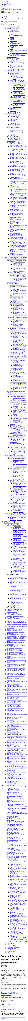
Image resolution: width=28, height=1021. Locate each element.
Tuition (4, 988)
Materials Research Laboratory (17, 213)
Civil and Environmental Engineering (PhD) (17, 638)
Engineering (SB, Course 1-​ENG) (15, 648)
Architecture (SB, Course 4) (19, 263)
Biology (11, 468)
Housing (12, 47)
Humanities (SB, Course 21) (13, 685)
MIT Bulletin (4, 992)
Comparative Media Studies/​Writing (18, 400)
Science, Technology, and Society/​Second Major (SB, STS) (19, 453)
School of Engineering (12, 282)
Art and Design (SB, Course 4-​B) (14, 614)
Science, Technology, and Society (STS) (16, 850)
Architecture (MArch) (18, 264)
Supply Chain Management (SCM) (15, 853)
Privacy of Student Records (16, 139)
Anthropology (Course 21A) (13, 789)
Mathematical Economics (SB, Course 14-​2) (17, 696)
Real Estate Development (16, 598)
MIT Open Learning (14, 231)
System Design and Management (17, 603)
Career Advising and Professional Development (19, 102)
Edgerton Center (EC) (12, 817)
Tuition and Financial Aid (13, 947)
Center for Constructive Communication (15, 162)
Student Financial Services (16, 66)
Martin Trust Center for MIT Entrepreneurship (16, 211)
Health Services (13, 46)
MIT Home (6, 5)
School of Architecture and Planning (15, 258)
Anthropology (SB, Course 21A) (14, 673)
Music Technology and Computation (18, 594)
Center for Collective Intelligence (17, 157)
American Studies (17, 550)
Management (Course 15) (13, 833)
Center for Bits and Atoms (16, 153)
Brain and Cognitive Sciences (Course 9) (16, 794)
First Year (15, 76)
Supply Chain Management (16, 602)
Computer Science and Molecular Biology (18, 534)
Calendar (5, 8)
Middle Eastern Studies (18, 564)
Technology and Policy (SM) (13, 781)
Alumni (11, 34)
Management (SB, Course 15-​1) (14, 710)
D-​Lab (11, 179)
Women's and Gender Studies (19, 571)
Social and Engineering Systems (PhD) (16, 669)
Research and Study (11, 141)
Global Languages (14, 415)
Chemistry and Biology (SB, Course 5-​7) (16, 736)
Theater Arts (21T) (11, 854)
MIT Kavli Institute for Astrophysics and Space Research (18, 226)
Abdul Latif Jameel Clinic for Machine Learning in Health (16, 144)
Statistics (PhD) (10, 777)
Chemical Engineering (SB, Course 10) (16, 634)
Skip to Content (7, 1)
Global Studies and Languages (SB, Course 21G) (20, 419)
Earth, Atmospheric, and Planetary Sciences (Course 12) (18, 893)
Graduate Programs (11, 572)
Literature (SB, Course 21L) (19, 435)
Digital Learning (13, 61)
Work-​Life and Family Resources (17, 55)
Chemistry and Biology (18, 528)
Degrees (11, 527)
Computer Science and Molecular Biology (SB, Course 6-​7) (18, 340)
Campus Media (13, 41)
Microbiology (13, 593)
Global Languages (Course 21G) (14, 824)
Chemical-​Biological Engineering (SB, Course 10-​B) (19, 310)
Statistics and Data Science (19, 570)
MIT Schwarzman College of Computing (16, 513)
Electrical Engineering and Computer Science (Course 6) (15, 819)
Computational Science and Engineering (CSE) (16, 888)
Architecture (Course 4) (12, 790)
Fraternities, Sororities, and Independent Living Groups (16, 44)
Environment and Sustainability (20, 560)
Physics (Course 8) (11, 848)
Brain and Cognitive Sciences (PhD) (15, 717)
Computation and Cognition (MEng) (15, 753)
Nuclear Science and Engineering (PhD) (16, 668)
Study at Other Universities (19, 95)
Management (13, 458)
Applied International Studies (19, 552)
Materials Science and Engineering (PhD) (18, 369)
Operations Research (14, 595)
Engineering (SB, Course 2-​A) (20, 380)
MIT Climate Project (14, 222)
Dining (11, 42)
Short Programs (10, 943)
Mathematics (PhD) (17, 506)
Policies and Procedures (15, 138)
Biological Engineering (15, 295)
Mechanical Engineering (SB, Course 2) (16, 664)
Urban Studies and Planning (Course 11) (16, 856)
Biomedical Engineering (18, 558)
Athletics (12, 39)
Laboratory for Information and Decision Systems (17, 203)
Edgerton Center (16, 92)
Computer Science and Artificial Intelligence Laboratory (17, 176)
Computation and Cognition (19, 532)
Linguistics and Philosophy (16, 425)
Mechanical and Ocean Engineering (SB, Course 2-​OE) (19, 378)
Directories (5, 993)
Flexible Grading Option (18, 93)
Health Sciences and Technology (17, 355)
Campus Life (10, 35)
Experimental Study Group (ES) (14, 822)
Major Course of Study (18, 77)
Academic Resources (12, 57)
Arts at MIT (12, 38)
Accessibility (9, 995)
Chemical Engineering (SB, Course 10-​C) (16, 636)
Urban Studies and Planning (16, 273)
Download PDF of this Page (7, 1009)
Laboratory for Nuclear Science (17, 207)
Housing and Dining (11, 948)
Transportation (13, 606)
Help (5, 995)
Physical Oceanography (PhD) (14, 774)
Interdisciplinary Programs (10, 521)
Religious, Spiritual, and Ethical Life (18, 53)
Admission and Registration (13, 946)
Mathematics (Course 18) (12, 837)
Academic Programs (14, 73)
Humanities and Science (18, 542)
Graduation (12, 134)
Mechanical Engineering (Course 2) (15, 838)
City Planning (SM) (11, 617)
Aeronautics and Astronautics (16, 285)
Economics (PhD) (17, 411)
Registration (12, 128)
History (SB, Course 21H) (19, 422)
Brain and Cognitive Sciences (17, 480)
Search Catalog (4, 21)
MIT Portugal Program (15, 233)
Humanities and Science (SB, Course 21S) (17, 689)
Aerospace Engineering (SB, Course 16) (16, 622)
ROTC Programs (17, 107)
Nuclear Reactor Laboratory (16, 237)
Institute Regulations (11, 135)
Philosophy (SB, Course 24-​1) (20, 431)
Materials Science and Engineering (18, 356)
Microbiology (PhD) (11, 770)
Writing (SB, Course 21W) (19, 407)
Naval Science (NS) (11, 844)
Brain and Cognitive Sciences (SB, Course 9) (20, 484)
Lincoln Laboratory (14, 209)
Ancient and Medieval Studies (20, 551)
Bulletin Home (7, 4)
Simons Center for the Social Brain (18, 245)
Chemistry (12, 488)
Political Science (13, 442)
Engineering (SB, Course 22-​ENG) (15, 653)
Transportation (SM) (11, 782)
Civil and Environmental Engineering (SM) (17, 637)
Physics (11, 510)
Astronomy (15, 556)
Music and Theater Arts (15, 436)
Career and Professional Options (17, 97)
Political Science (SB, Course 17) (14, 700)
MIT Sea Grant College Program (17, 235)
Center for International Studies (17, 169)
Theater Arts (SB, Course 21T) (20, 440)
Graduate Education (11, 113)
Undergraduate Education (13, 70)
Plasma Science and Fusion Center (18, 242)
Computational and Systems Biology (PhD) (17, 754)
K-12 (13, 992)
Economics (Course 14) (12, 816)
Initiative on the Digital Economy (17, 187)
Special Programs (11, 852)
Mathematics (13, 503)
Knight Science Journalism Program (18, 197)
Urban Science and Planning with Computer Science (19, 544)
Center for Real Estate (15, 170)
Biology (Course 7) (11, 793)
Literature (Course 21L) (12, 830)
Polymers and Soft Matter (19, 566)
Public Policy (16, 567)
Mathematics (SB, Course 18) (20, 505)
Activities (12, 37)
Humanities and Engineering (19, 540)
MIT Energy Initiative (15, 223)
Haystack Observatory (15, 186)
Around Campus (13, 30)
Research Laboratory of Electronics (18, 243)
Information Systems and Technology (18, 64)
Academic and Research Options (17, 81)
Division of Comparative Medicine (18, 183)
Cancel (2, 1019)
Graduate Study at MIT (15, 116)
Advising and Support (15, 60)
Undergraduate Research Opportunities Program (18, 87)
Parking (11, 49)
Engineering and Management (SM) (15, 766)
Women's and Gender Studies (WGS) (15, 857)
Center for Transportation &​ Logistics (18, 174)
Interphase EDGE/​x (17, 91)
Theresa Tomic (4, 963)
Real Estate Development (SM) (14, 776)
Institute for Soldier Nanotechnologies (18, 191)
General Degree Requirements (17, 117)
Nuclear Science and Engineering (17, 381)
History (11, 421)
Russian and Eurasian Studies (19, 568)
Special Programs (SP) (15, 936)
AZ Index (6, 3)
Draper (11, 185)
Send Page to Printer (5, 1004)
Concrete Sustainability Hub (16, 178)
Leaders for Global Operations (17, 591)
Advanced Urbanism (14, 575)
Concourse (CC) (10, 810)
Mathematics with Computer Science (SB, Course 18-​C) (19, 508)
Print (9, 8)
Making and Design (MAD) (13, 832)
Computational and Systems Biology (18, 578)
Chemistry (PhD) (11, 720)
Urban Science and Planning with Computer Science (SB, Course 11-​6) (19, 279)
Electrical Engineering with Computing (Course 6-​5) (19, 343)
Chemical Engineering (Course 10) (15, 796)
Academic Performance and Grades (18, 132)
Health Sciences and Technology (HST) (16, 825)
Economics (12, 408)
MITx (8, 992)
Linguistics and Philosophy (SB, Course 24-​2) (19, 429)
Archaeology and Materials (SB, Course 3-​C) (19, 361)
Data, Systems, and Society (16, 327)
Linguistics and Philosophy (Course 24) (16, 829)
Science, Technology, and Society (17, 447)
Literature (12, 433)
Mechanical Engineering (15, 371)
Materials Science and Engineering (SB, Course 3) (19, 363)
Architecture (12, 261)
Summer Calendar (11, 951)
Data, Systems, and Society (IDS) (14, 812)
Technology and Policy (15, 605)
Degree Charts (7, 607)
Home (5, 14)
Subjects (6, 17)
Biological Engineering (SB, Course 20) (16, 629)
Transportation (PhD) (12, 784)
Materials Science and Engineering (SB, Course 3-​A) (20, 366)
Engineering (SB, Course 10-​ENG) (15, 650)
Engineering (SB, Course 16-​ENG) (15, 652)
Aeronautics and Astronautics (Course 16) (16, 786)
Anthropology (13, 396)
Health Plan (9, 949)
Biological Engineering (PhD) (20, 301)
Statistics (12, 601)
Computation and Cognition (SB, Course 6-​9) (19, 334)
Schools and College (8, 257)
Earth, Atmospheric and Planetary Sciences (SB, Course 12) (18, 501)
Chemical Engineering (15, 302)
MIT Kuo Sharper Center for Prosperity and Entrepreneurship (17, 228)
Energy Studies (16, 559)
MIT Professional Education (16, 234)
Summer (6, 16)
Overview (9, 28)
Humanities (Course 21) (12, 828)
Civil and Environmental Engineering (18, 317)
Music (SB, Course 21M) (18, 439)
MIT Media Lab (13, 230)
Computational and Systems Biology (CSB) (17, 806)
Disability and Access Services (17, 62)
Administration (13, 32)
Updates (8, 952)
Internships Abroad (17, 96)
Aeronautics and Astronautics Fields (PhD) (17, 621)
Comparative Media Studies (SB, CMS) (16, 674)
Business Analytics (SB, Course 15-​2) (18, 460)
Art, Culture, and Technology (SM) (15, 616)
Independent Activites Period (19, 85)
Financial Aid (13, 111)
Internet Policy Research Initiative (17, 195)
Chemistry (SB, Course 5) (19, 490)
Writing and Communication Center (18, 69)
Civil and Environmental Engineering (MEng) (18, 325)
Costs (11, 109)
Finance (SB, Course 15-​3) (19, 462)
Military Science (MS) (12, 841)
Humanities (12, 424)
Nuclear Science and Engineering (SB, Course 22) (19, 386)
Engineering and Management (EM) (15, 821)
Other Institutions (14, 119)
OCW (11, 992)
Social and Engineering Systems (17, 599)
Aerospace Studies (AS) (12, 788)
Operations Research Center (16, 238)
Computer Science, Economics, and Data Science (20, 537)
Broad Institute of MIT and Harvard (18, 151)
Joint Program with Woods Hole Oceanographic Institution (17, 589)
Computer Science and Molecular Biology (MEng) (19, 353)
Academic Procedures (12, 125)
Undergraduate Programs (12, 524)
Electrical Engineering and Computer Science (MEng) (19, 350)
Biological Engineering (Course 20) (15, 792)
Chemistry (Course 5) (12, 797)
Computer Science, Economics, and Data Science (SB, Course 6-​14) (16, 746)
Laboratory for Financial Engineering (18, 201)
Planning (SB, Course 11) (19, 276)
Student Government (14, 54)
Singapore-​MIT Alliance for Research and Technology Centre (18, 247)
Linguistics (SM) (16, 432)
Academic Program (14, 31)
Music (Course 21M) (11, 842)
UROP (8, 944)
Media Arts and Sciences (15, 272)
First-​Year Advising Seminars (19, 89)
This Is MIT (6, 27)
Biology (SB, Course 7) (18, 469)
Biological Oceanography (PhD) (14, 752)
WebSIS (11, 68)
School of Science (11, 466)
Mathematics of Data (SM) (13, 732)
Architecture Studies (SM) (19, 271)
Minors (14, 79)
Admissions (12, 108)
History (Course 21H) (12, 826)
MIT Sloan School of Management (15, 455)
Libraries (12, 65)
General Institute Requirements (17, 80)
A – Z (2, 8)
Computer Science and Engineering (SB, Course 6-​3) (20, 337)
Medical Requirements (15, 112)
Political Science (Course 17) (13, 849)
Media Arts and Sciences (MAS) (14, 840)
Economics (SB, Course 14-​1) (20, 410)
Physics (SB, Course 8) (18, 512)
